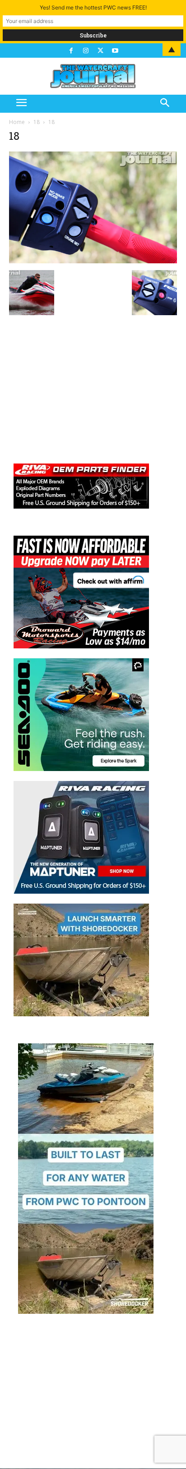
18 (36, 122)
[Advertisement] (93, 383)
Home (17, 122)
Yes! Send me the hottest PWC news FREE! (93, 7)
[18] (93, 261)
